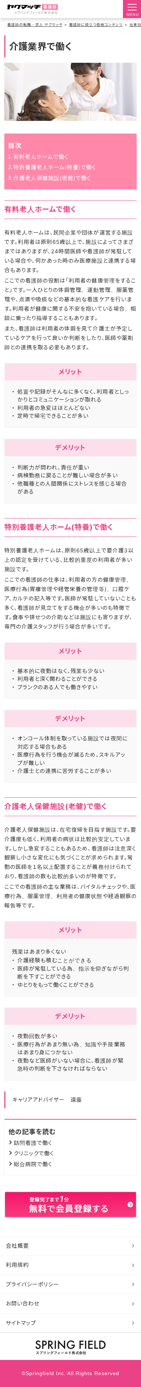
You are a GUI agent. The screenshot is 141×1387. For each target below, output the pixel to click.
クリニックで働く (34, 1153)
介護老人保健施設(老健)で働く (52, 178)
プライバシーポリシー (33, 1284)
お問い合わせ (22, 1303)
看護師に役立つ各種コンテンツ (96, 24)
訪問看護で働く (33, 1142)
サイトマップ (21, 1323)
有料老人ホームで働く (41, 156)
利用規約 (17, 1264)
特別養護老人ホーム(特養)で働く (54, 167)
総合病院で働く (33, 1164)
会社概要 (17, 1245)
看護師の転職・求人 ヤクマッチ (35, 24)
